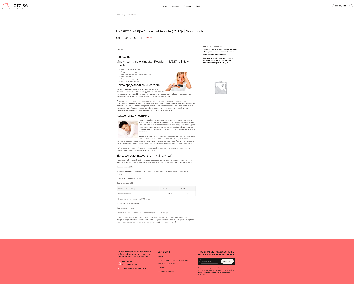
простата (206, 63)
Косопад (228, 60)
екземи (231, 58)
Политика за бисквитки (166, 264)
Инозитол (206, 60)
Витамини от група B (220, 52)
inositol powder (212, 58)
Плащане (187, 6)
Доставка (175, 6)
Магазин (165, 6)
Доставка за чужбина (166, 271)
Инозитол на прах (217, 60)
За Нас (160, 256)
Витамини (225, 49)
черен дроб (224, 63)
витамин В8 (223, 58)
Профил (199, 6)
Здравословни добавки (218, 54)
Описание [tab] (122, 49)
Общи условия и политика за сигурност (173, 260)
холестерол (214, 63)
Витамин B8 (216, 49)
